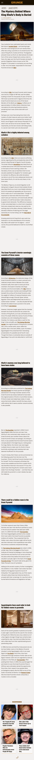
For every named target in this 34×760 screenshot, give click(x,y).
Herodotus (16, 164)
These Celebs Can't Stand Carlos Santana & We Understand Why (25, 749)
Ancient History (13, 8)
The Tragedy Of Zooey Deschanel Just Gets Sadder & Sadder (9, 723)
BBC (15, 67)
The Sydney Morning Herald (11, 548)
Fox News (10, 653)
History (4, 8)
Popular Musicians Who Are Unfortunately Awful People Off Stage (8, 749)
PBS (10, 92)
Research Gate (25, 672)
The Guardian (9, 430)
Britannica (12, 278)
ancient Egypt (13, 46)
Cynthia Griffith (7, 18)
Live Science (12, 306)
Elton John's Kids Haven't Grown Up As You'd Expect (25, 723)
